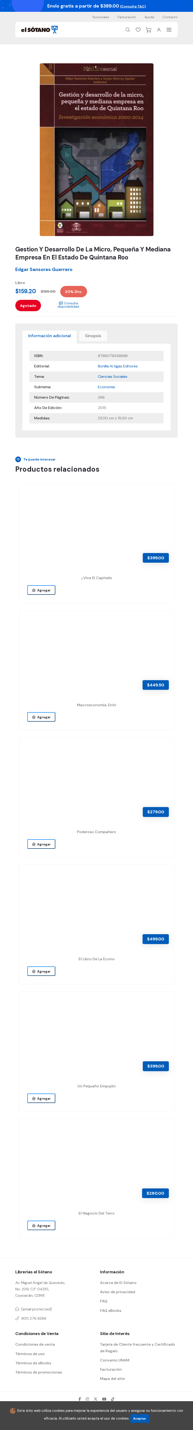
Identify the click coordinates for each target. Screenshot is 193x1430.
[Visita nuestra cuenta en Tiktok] (112, 1399)
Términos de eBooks (33, 1363)
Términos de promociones (38, 1372)
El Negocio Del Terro (97, 1213)
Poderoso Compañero (96, 831)
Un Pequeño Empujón (96, 1086)
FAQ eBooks (110, 1310)
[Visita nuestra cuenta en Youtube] (104, 1399)
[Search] (128, 30)
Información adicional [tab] (49, 336)
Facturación (127, 17)
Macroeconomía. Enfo (96, 704)
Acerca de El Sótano (118, 1282)
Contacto (170, 17)
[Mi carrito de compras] (148, 30)
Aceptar (139, 1419)
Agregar (43, 590)
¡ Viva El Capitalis (96, 577)
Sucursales (100, 17)
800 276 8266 (33, 1318)
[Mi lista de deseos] (138, 30)
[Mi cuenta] (159, 30)
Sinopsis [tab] (93, 336)
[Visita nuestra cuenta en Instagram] (87, 1399)
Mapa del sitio (112, 1378)
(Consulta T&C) (133, 6)
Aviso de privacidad (117, 1291)
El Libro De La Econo (97, 958)
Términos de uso (30, 1353)
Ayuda (149, 17)
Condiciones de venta (35, 1344)
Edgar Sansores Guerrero (43, 269)
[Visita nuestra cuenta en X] (95, 1399)
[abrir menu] (169, 29)
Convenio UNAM (114, 1360)
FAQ (103, 1301)
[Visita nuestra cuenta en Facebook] (80, 1399)
